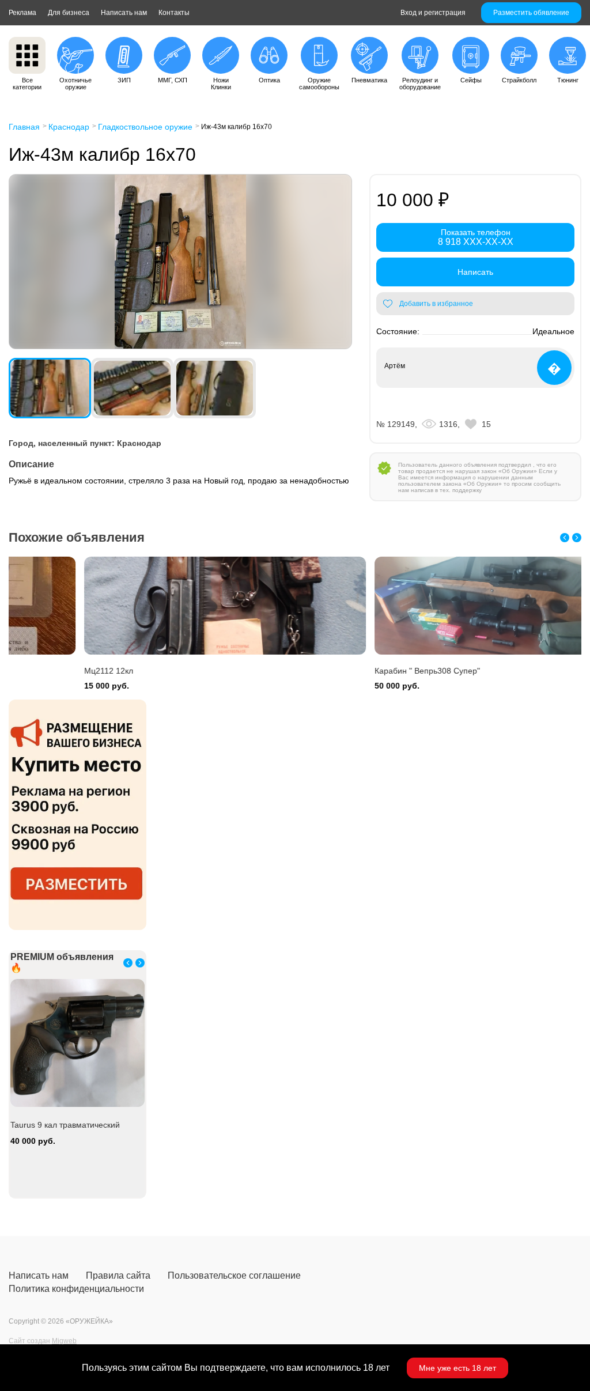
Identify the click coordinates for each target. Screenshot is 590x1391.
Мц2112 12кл (33, 670)
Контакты (174, 13)
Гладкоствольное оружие (145, 126)
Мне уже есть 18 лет (457, 1368)
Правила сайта (118, 1275)
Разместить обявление (531, 13)
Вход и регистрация (433, 13)
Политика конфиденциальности (76, 1289)
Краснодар (68, 126)
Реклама (22, 13)
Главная (24, 126)
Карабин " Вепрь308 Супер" (352, 670)
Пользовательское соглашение (234, 1275)
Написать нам (124, 13)
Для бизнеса (68, 13)
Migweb (64, 1341)
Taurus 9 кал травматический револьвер (65, 1125)
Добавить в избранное (436, 304)
